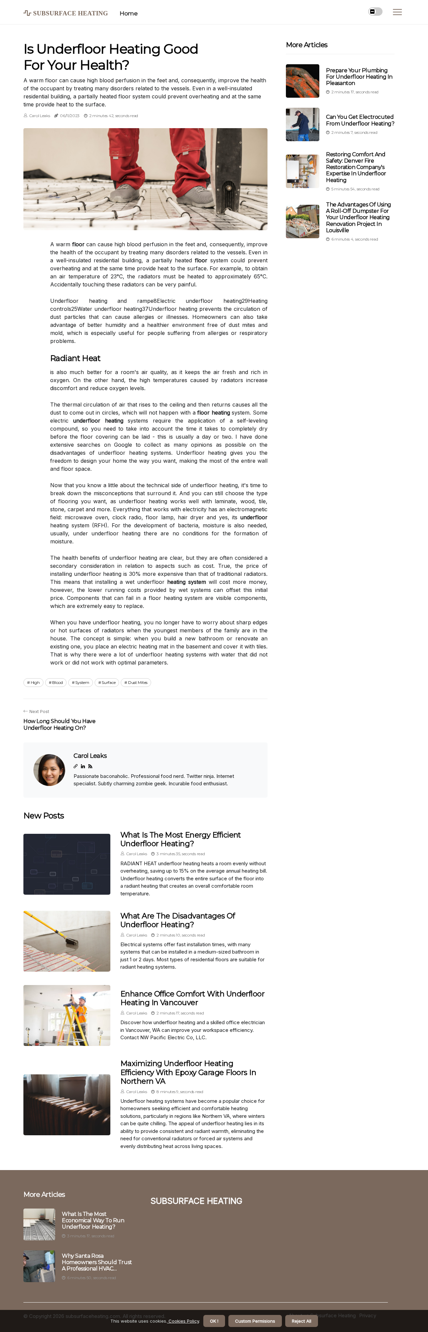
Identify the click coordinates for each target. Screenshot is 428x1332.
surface (108, 682)
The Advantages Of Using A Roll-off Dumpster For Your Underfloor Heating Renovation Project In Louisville (358, 217)
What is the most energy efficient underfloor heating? (180, 839)
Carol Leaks (39, 115)
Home (128, 13)
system (82, 682)
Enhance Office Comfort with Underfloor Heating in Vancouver (192, 998)
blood (57, 682)
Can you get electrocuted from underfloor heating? (360, 120)
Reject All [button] (301, 1321)
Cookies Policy (183, 1321)
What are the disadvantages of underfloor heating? (177, 920)
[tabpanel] (145, 179)
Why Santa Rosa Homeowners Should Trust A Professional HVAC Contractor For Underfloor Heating (97, 1262)
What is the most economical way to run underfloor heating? (93, 1220)
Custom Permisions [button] (255, 1321)
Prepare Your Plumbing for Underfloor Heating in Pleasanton (359, 76)
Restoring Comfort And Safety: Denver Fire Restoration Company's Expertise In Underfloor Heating (356, 167)
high (35, 682)
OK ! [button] (214, 1321)
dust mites (137, 682)
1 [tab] (145, 221)
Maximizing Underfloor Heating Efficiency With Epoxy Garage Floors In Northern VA (188, 1072)
